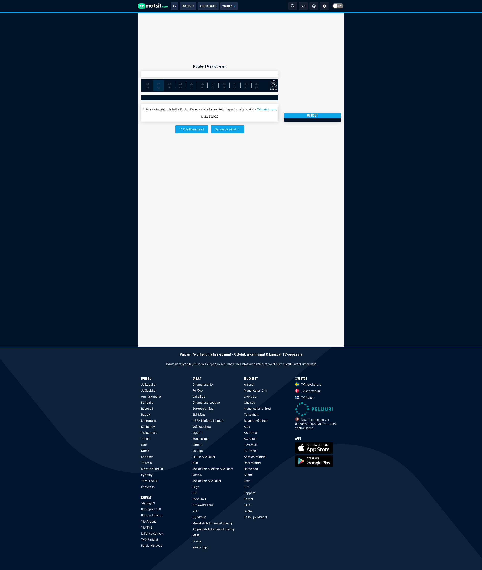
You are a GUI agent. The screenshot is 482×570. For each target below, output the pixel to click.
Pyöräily (147, 475)
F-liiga (196, 541)
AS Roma (250, 433)
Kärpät (248, 499)
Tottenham (251, 414)
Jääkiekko (148, 390)
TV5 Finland (149, 539)
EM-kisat (198, 414)
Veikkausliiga (201, 426)
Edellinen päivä (193, 129)
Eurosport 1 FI (151, 509)
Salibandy (148, 426)
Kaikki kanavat (151, 545)
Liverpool (250, 396)
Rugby (145, 414)
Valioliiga (198, 396)
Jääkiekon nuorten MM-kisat (212, 469)
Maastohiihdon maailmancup (212, 523)
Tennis (145, 439)
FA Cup (197, 390)
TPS (246, 487)
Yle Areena (148, 521)
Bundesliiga (200, 439)
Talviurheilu (149, 481)
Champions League (206, 402)
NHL (195, 463)
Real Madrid (252, 463)
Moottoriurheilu (152, 469)
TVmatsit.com (266, 109)
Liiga (195, 487)
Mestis (197, 475)
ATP (195, 511)
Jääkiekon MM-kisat (206, 481)
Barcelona (251, 469)
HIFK (247, 505)
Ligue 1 (197, 433)
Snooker (147, 457)
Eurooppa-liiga (203, 408)
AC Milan (250, 439)
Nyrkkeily (199, 517)
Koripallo (147, 402)
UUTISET (188, 6)
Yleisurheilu (149, 433)
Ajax (247, 426)
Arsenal (249, 384)
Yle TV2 (146, 527)
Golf (144, 445)
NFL (195, 493)
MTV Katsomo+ (152, 533)
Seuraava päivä (226, 129)
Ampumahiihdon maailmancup (213, 529)
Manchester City (255, 390)
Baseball (147, 408)
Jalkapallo (148, 384)
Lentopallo (148, 420)
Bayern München (255, 420)
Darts (145, 451)
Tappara (249, 493)
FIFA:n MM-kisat (203, 457)
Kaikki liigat (200, 547)
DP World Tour (202, 505)
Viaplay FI (148, 503)
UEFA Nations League (207, 420)
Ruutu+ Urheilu (151, 515)
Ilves (247, 481)
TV (174, 6)
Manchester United (257, 408)
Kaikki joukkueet (255, 517)
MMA (196, 535)
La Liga (197, 451)
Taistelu (146, 463)
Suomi (248, 475)
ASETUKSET (208, 6)
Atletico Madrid (255, 457)
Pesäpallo (148, 487)
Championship (202, 384)
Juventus (250, 445)
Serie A (197, 445)
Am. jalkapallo (151, 396)
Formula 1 (199, 499)
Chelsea (249, 402)
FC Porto (250, 451)
